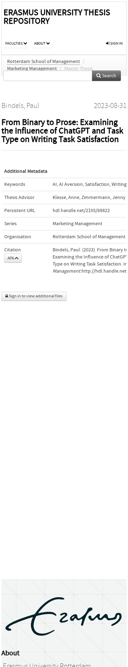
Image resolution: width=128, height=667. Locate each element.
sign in (116, 43)
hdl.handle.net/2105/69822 (81, 210)
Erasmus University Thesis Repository (57, 17)
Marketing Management (32, 69)
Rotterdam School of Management (43, 61)
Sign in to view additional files (35, 296)
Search (108, 76)
